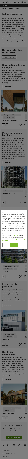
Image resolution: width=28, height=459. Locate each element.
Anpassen (22, 245)
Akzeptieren (14, 245)
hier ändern (16, 235)
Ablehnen (6, 245)
